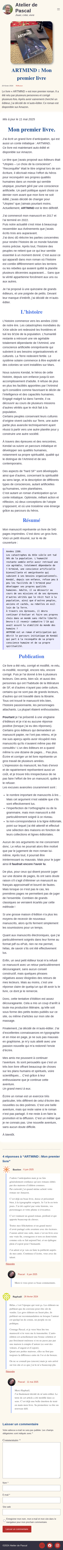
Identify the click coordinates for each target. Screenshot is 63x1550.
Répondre (10, 1264)
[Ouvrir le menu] (58, 9)
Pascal (21, 1274)
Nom (5, 1483)
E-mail (6, 1495)
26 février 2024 (31, 1296)
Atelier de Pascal (18, 1545)
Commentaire (12, 1440)
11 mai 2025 (32, 1382)
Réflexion (19, 86)
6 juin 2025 (28, 1169)
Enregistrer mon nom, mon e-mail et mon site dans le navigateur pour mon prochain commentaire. (31, 1520)
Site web (7, 1507)
